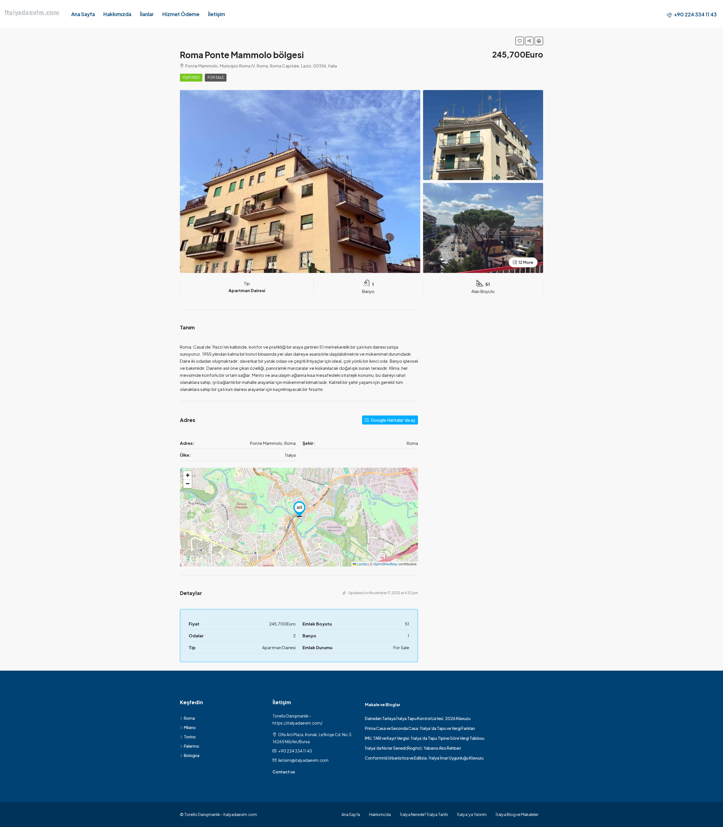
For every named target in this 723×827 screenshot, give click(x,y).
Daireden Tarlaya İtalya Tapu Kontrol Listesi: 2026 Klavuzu (418, 718)
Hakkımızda (117, 14)
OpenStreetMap (385, 563)
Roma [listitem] (189, 718)
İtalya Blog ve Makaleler (517, 814)
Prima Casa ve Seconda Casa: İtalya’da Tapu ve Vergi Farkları (420, 728)
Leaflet (361, 563)
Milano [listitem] (190, 727)
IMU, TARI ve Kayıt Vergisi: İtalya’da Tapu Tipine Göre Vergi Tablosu (424, 738)
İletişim (216, 14)
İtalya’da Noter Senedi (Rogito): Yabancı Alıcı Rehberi (413, 748)
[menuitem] (692, 14)
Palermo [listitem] (191, 746)
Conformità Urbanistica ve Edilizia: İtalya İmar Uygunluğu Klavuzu (424, 757)
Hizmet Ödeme (180, 14)
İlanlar (147, 14)
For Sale (216, 77)
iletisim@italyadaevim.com (303, 760)
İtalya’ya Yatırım (472, 814)
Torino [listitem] (190, 736)
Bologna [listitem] (191, 755)
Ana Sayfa (83, 14)
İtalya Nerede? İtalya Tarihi (424, 814)
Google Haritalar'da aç (392, 420)
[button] (519, 41)
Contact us (284, 771)
